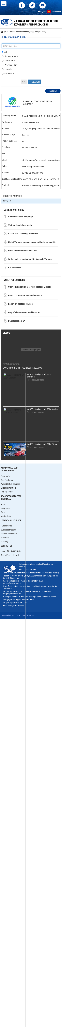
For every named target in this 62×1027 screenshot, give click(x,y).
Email (4, 160)
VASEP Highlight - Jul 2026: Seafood (39, 375)
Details (7, 201)
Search (36, 82)
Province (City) (8, 134)
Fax (3, 153)
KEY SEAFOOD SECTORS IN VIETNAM (11, 497)
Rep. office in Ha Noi (10, 555)
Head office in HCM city (11, 551)
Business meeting (8, 530)
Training (4, 541)
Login (42, 11)
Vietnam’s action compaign (20, 217)
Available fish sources (10, 484)
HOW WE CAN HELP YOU (11, 520)
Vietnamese (56, 11)
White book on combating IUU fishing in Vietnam (30, 259)
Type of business (9, 141)
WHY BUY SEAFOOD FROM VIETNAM (9, 469)
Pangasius (5, 508)
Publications (6, 526)
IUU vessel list (14, 268)
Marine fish (6, 516)
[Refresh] (24, 82)
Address (5, 128)
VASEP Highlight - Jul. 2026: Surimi (42, 409)
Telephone (6, 147)
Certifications (7, 480)
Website (5, 166)
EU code (5, 172)
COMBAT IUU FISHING (14, 209)
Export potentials (8, 488)
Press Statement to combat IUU (22, 251)
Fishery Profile (7, 492)
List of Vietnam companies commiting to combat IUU (32, 242)
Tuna (3, 512)
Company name (11, 56)
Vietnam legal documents (20, 225)
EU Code (8, 69)
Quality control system (12, 179)
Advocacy (5, 537)
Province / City (10, 65)
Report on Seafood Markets (20, 304)
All (5, 52)
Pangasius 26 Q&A (16, 321)
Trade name (9, 60)
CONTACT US (6, 546)
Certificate (9, 73)
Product (5, 185)
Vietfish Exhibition (9, 534)
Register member (12, 196)
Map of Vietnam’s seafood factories (24, 312)
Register (53, 91)
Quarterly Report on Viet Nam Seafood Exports (29, 287)
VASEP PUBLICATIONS (14, 280)
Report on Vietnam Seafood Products (25, 295)
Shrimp (4, 504)
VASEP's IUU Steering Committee (23, 234)
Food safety (6, 476)
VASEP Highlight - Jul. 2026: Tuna (42, 444)
